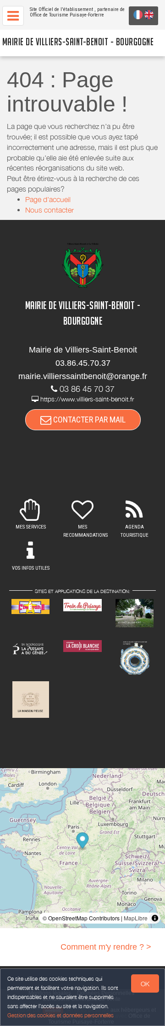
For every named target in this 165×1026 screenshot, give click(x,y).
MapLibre (136, 918)
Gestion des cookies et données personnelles (60, 1015)
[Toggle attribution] (154, 918)
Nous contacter (49, 210)
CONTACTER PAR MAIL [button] (88, 419)
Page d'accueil (48, 199)
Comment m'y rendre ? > (105, 946)
